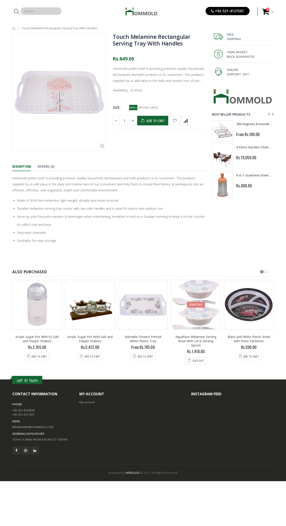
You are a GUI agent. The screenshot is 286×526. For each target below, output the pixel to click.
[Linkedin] (35, 450)
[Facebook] (16, 450)
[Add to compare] (186, 120)
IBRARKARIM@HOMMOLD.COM (32, 427)
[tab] (21, 166)
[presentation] (268, 114)
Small (133, 107)
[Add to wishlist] (175, 120)
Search (16, 11)
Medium (144, 107)
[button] (262, 271)
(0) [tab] (46, 166)
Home (14, 28)
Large (154, 107)
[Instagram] (25, 450)
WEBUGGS (133, 473)
